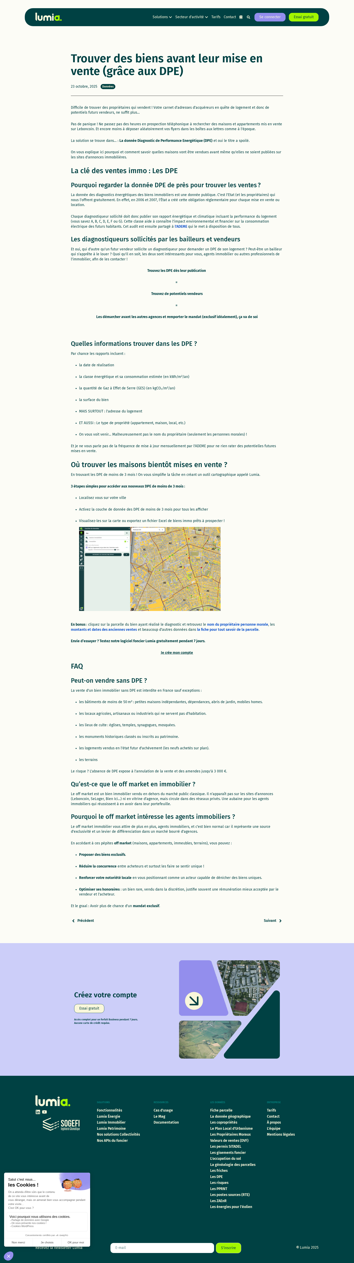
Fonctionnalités (109, 1110)
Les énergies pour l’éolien (231, 1207)
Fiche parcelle (221, 1110)
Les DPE (216, 1177)
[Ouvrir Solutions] (170, 17)
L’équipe (273, 1128)
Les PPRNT (218, 1189)
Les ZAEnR (218, 1201)
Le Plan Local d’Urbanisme (231, 1128)
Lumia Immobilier (111, 1122)
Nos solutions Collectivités (118, 1134)
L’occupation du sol (225, 1159)
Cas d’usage (163, 1110)
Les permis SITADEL (225, 1146)
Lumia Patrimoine (111, 1128)
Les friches (219, 1171)
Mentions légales (281, 1134)
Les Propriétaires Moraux (230, 1134)
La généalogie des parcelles (232, 1165)
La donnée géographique (230, 1116)
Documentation (166, 1122)
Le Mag (159, 1116)
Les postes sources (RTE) (230, 1195)
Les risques (219, 1183)
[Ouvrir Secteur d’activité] (206, 17)
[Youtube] (44, 1111)
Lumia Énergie (108, 1116)
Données (108, 86)
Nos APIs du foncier (112, 1141)
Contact (273, 1116)
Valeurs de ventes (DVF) (229, 1141)
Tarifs (271, 1110)
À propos (274, 1122)
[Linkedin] (37, 1111)
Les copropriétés (223, 1122)
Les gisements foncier (228, 1153)
